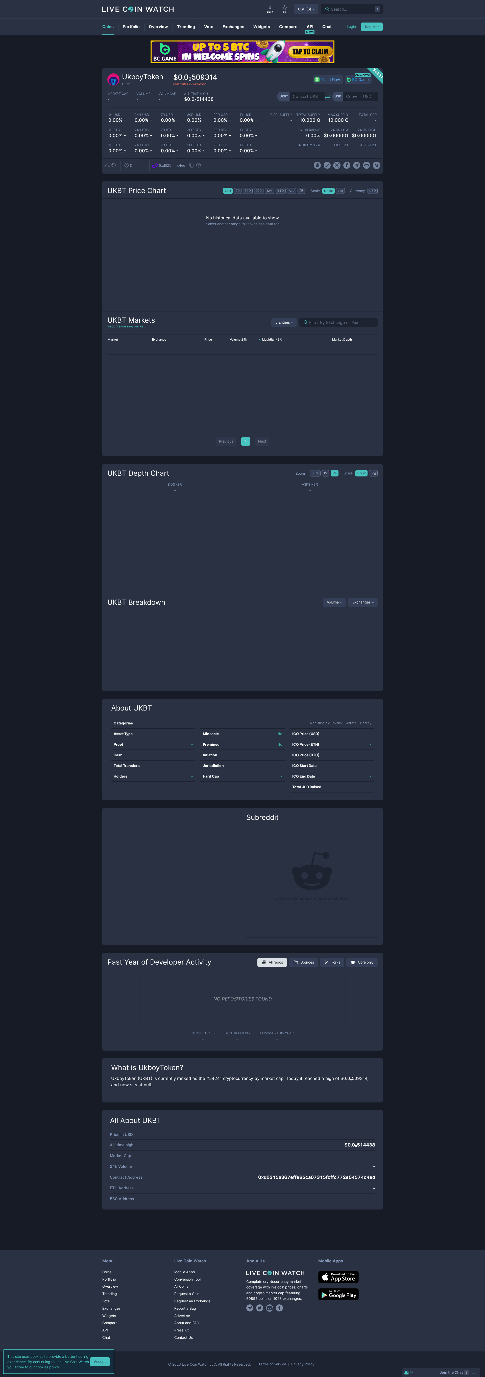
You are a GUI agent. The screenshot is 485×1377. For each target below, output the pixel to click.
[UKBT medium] (376, 165)
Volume (333, 602)
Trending (109, 1293)
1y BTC (245, 130)
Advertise (182, 1315)
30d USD (194, 115)
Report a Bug (185, 1308)
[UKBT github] (367, 165)
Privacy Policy (302, 1364)
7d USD (167, 115)
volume (143, 94)
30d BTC (194, 130)
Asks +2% (368, 145)
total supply (308, 115)
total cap (368, 115)
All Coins (181, 1286)
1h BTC (114, 130)
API (105, 1330)
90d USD (220, 115)
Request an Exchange (192, 1301)
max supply (338, 115)
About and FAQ (186, 1323)
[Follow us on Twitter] (260, 1308)
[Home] (278, 1273)
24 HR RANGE (309, 130)
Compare (109, 1323)
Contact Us (183, 1337)
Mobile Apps (184, 1272)
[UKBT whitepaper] (317, 165)
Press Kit (181, 1330)
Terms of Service (272, 1364)
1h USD (114, 115)
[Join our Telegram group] (250, 1308)
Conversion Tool (187, 1279)
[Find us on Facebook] (279, 1308)
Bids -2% (341, 145)
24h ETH (142, 145)
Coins (106, 1272)
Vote (106, 1301)
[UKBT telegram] (357, 165)
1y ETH (245, 145)
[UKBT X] (337, 165)
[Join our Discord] (270, 1308)
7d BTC (166, 130)
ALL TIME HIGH (196, 94)
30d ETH (194, 145)
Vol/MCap (167, 94)
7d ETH (167, 145)
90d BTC (220, 130)
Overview (110, 1286)
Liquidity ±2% (308, 145)
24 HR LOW (339, 130)
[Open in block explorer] (198, 166)
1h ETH (114, 145)
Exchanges (361, 602)
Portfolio (109, 1279)
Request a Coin (186, 1293)
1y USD (245, 115)
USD (304, 9)
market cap (117, 94)
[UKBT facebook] (347, 165)
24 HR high (367, 130)
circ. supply (281, 115)
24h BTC (142, 130)
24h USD (142, 115)
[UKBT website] (327, 165)
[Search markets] (303, 322)
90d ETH (220, 145)
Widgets (109, 1315)
